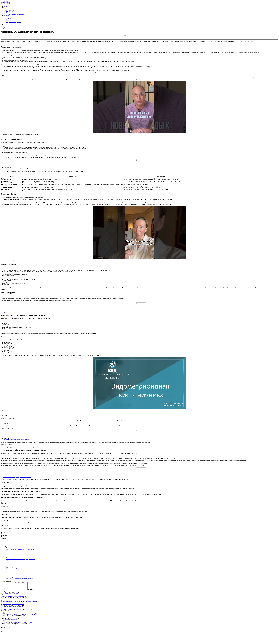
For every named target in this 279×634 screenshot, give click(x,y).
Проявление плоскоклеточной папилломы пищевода (19, 578)
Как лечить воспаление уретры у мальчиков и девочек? (17, 477)
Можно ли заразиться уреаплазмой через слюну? (15, 168)
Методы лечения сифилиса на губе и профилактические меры (21, 568)
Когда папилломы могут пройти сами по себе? (12, 604)
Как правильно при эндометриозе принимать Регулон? (17, 439)
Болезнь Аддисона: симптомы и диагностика (14, 617)
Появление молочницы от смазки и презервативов (13, 596)
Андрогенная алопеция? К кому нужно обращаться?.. (16, 624)
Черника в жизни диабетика (10, 619)
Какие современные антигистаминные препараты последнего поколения (19, 601)
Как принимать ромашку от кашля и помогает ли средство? (18, 622)
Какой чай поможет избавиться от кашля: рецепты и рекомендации (20, 614)
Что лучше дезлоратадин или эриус (9, 593)
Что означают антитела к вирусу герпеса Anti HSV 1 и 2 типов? (16, 609)
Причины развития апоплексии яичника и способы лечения (18, 312)
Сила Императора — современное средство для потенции (20, 559)
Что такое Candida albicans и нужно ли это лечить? (13, 598)
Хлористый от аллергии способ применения (12, 606)
